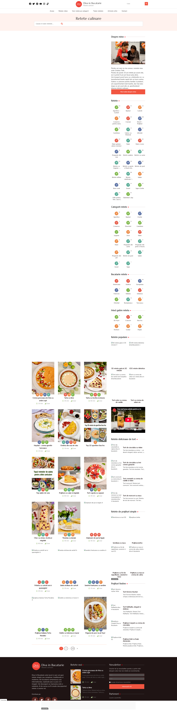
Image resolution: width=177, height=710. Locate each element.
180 (72, 648)
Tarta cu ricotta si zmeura (95, 398)
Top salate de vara (43, 493)
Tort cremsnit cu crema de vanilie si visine (133, 480)
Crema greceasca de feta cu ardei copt (92, 671)
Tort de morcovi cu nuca (132, 496)
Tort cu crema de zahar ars (137, 401)
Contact (124, 11)
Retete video (63, 11)
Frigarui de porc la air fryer (95, 633)
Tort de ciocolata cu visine (132, 447)
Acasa (52, 11)
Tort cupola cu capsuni (95, 493)
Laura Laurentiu (115, 698)
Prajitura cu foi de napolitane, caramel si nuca (119, 575)
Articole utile (112, 11)
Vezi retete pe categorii (80, 11)
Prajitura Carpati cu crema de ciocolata (134, 624)
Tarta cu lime (69, 398)
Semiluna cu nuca (119, 543)
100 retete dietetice (137, 368)
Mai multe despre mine (128, 92)
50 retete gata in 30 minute (119, 369)
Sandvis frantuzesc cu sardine (95, 585)
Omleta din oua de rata (69, 445)
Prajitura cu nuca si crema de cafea (137, 574)
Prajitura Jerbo (137, 543)
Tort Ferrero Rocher (130, 592)
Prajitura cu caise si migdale (69, 493)
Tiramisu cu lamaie (69, 538)
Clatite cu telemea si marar (69, 633)
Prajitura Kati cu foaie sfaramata (131, 640)
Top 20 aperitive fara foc (95, 445)
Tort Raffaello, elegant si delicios (132, 608)
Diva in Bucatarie (92, 3)
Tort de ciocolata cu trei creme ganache (132, 463)
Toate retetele (98, 11)
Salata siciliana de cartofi (69, 585)
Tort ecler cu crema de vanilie (119, 401)
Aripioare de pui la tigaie (95, 538)
